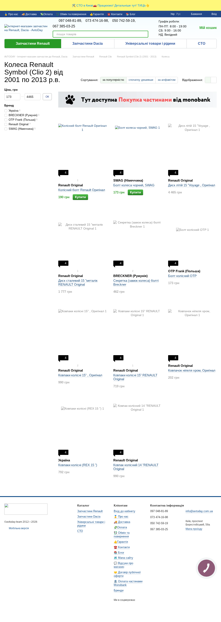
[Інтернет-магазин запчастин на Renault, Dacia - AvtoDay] (25, 508)
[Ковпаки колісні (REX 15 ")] (82, 428)
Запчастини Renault (33, 43)
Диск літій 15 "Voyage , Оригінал (191, 185)
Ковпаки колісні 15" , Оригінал (80, 375)
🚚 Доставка (29, 14)
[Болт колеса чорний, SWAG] (137, 148)
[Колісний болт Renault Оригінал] (82, 148)
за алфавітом (166, 79)
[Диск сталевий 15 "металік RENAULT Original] (82, 239)
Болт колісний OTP (182, 276)
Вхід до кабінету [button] (124, 511)
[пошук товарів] (144, 34)
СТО (201, 43)
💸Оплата (46, 14)
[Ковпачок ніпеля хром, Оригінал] (192, 333)
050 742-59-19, (124, 20)
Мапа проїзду (194, 528)
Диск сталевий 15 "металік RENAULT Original (78, 282)
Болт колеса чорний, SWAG (134, 185)
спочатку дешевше (141, 79)
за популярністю (113, 79)
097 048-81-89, (70, 20)
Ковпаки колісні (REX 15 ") (77, 465)
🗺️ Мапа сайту (123, 557)
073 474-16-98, (97, 20)
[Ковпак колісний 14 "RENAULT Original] (137, 428)
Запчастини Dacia (87, 43)
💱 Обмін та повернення (71, 14)
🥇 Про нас (11, 14)
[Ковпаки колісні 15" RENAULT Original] (137, 333)
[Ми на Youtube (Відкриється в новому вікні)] (164, 14)
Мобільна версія (18, 528)
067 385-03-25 (64, 26)
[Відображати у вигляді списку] (213, 80)
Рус (178, 14)
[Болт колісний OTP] (192, 239)
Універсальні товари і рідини (150, 43)
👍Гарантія (97, 14)
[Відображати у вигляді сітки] (208, 80)
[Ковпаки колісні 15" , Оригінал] (82, 333)
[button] (217, 5)
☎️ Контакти (114, 14)
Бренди (118, 590)
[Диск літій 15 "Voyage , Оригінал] (192, 148)
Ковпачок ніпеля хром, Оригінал (191, 370)
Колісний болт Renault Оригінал (81, 190)
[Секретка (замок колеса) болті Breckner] (137, 239)
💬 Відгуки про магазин (123, 565)
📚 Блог (130, 14)
